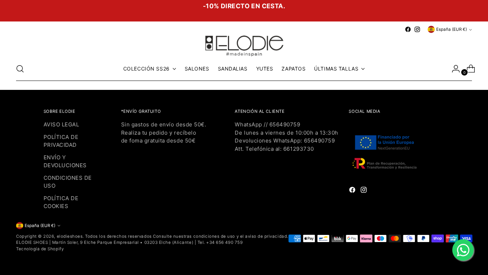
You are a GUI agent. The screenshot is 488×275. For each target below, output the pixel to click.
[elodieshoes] (244, 45)
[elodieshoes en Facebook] (408, 29)
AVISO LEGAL (61, 124)
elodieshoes (70, 236)
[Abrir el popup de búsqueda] (20, 69)
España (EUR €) (451, 29)
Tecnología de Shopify (40, 248)
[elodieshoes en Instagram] (417, 29)
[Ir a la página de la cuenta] (453, 69)
